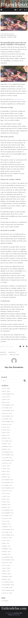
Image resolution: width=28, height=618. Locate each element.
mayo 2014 (6, 499)
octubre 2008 (7, 587)
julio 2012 (6, 540)
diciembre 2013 (7, 510)
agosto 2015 (7, 463)
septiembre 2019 (8, 394)
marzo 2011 (6, 546)
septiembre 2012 (8, 535)
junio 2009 (6, 568)
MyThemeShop (16, 614)
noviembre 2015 (8, 454)
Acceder (5, 600)
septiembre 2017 (8, 421)
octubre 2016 (7, 441)
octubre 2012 (7, 532)
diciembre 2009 (7, 557)
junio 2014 (6, 496)
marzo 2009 (6, 573)
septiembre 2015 (8, 460)
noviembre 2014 (8, 482)
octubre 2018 (7, 407)
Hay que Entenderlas (9, 35)
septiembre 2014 (8, 488)
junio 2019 (6, 399)
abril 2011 (6, 543)
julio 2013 (6, 521)
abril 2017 (6, 435)
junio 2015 (6, 468)
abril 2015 (6, 474)
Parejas (3, 37)
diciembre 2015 (7, 452)
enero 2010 (6, 554)
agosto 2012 (7, 537)
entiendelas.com (18, 99)
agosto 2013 (7, 518)
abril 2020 (6, 391)
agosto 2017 (7, 424)
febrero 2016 (7, 446)
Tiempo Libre (11, 37)
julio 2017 (6, 427)
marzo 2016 (6, 443)
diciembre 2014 (7, 479)
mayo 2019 (6, 402)
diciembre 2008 (7, 582)
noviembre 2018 (8, 405)
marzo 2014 (6, 504)
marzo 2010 (6, 551)
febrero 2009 (7, 576)
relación (15, 354)
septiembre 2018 (8, 410)
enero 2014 (6, 507)
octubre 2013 (7, 515)
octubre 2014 (7, 485)
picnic (4, 354)
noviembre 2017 (8, 416)
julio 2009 (6, 565)
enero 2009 (6, 579)
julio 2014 (6, 493)
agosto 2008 (7, 593)
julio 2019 (6, 396)
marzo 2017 (6, 438)
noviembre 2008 (8, 584)
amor (4, 352)
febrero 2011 (7, 548)
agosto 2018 (7, 413)
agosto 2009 (7, 562)
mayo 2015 (6, 471)
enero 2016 (6, 449)
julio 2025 (6, 388)
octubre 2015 (7, 457)
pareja (13, 352)
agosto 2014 (7, 490)
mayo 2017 (6, 432)
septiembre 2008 (8, 590)
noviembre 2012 (8, 529)
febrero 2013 (7, 526)
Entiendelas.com (14, 608)
